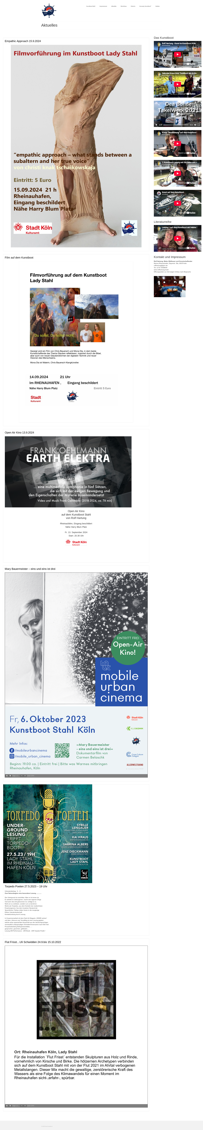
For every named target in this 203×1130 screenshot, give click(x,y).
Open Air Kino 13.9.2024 (19, 432)
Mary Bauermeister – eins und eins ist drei (30, 568)
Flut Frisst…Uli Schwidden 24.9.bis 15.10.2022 (33, 942)
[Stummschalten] (195, 125)
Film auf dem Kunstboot (19, 257)
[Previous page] (6, 776)
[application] (177, 114)
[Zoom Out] (21, 776)
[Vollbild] (199, 125)
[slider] (176, 124)
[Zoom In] (25, 776)
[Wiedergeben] (157, 125)
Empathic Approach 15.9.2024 (23, 41)
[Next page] (10, 776)
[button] (177, 114)
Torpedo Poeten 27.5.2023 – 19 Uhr (26, 886)
